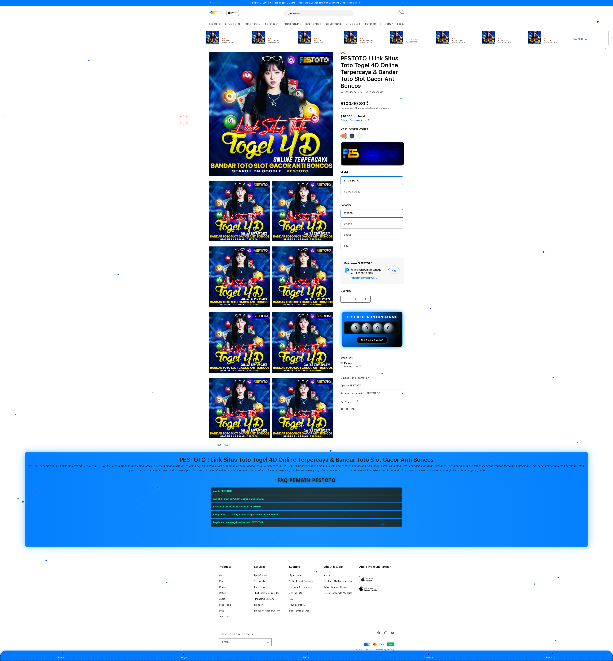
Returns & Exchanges (301, 587)
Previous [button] (210, 2)
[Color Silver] (359, 136)
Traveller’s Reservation (267, 610)
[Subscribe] (267, 642)
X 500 (347, 235)
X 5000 (348, 213)
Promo (61, 657)
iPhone (223, 587)
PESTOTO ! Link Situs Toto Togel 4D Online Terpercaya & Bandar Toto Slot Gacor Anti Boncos (306, 3)
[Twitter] (348, 409)
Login (184, 657)
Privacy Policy (297, 605)
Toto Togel (225, 605)
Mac (221, 575)
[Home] (216, 12)
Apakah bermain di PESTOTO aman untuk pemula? (238, 499)
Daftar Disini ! (355, 3)
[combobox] (318, 13)
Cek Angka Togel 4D (372, 340)
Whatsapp (429, 657)
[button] (215, 24)
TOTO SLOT (272, 24)
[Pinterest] (353, 409)
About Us (329, 575)
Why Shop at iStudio (336, 587)
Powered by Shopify (384, 650)
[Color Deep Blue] (352, 136)
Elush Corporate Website (338, 593)
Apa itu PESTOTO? (222, 491)
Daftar (306, 657)
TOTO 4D (370, 24)
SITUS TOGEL (333, 24)
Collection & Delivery (301, 581)
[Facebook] (343, 409)
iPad (221, 581)
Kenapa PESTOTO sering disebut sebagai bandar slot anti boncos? (246, 514)
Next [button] (402, 2)
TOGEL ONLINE (292, 24)
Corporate (259, 581)
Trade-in (258, 605)
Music (222, 599)
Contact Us (295, 593)
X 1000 (348, 224)
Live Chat (551, 657)
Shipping (359, 108)
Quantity (346, 290)
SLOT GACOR (313, 24)
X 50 (346, 246)
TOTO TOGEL (252, 24)
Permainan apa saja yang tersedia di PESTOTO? (237, 507)
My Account (296, 575)
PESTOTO (215, 24)
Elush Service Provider (266, 593)
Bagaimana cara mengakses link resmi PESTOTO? (238, 522)
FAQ (291, 599)
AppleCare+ (260, 575)
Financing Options (264, 599)
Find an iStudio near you (338, 581)
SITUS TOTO (232, 24)
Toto (221, 610)
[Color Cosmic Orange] (344, 136)
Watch (222, 593)
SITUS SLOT (353, 24)
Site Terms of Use (299, 610)
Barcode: (365, 92)
